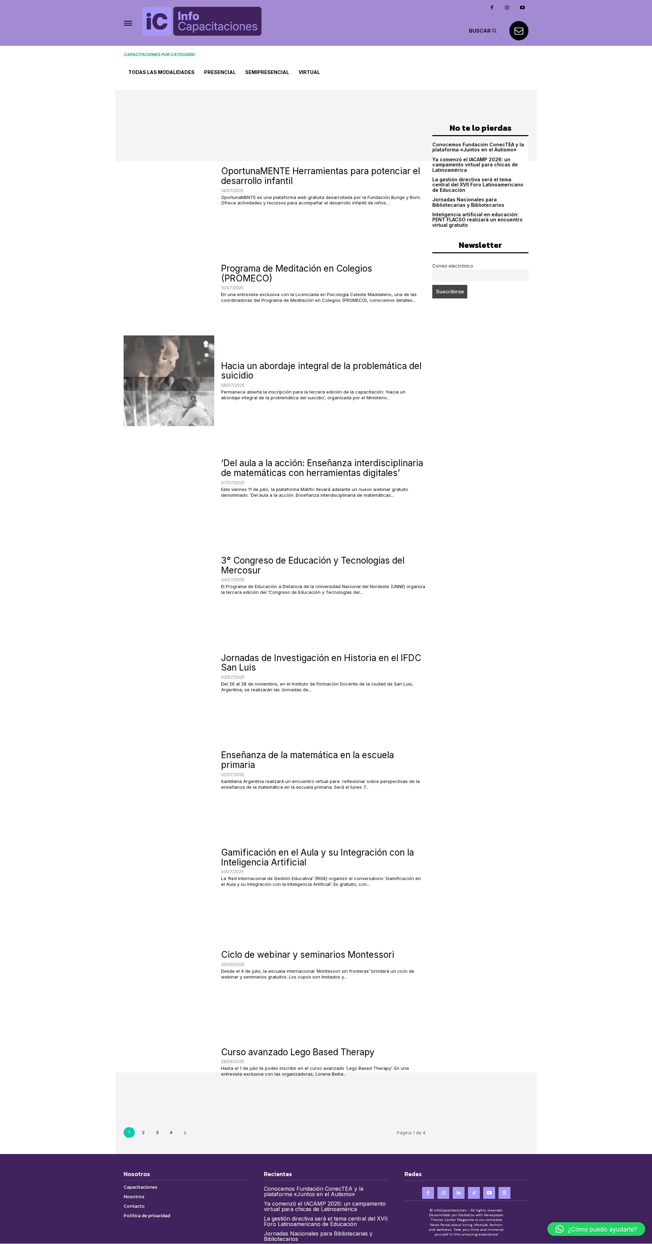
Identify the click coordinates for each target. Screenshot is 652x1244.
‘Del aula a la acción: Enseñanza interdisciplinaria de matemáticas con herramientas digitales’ (322, 468)
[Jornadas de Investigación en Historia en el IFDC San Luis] (169, 672)
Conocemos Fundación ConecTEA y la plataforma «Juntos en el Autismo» (478, 147)
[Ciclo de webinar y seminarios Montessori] (169, 965)
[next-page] (185, 1132)
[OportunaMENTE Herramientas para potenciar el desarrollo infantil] (169, 186)
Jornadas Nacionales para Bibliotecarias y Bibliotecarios (468, 202)
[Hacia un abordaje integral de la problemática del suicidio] (169, 380)
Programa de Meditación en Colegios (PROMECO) (296, 273)
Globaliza (466, 1215)
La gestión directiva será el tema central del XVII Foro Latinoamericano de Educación (477, 185)
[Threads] (504, 1193)
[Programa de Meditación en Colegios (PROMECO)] (169, 283)
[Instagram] (507, 8)
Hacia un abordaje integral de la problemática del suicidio (321, 371)
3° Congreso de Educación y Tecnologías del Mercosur (312, 565)
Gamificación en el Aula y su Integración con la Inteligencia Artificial (317, 857)
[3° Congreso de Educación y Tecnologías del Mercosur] (169, 575)
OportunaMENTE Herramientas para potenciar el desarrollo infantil (320, 176)
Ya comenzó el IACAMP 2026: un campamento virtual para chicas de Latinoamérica (475, 165)
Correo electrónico (452, 266)
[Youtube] (522, 8)
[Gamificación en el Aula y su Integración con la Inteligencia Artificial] (169, 867)
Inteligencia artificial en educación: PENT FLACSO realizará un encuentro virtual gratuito (477, 220)
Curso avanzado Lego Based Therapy (298, 1052)
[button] (483, 30)
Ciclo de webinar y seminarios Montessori (307, 954)
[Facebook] (492, 8)
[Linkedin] (459, 1193)
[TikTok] (474, 1193)
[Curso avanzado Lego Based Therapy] (169, 1062)
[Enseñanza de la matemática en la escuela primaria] (169, 770)
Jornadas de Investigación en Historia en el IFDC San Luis (321, 663)
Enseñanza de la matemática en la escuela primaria (307, 760)
